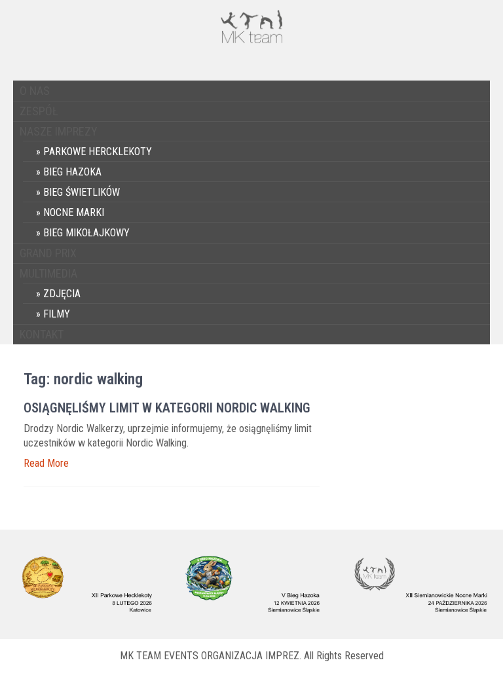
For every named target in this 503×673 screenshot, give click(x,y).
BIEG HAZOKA (72, 172)
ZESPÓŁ (39, 111)
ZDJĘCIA (62, 293)
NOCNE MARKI (73, 212)
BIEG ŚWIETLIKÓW (81, 192)
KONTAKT (42, 334)
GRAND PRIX (48, 253)
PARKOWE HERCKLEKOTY (97, 151)
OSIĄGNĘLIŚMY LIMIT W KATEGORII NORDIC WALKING (167, 408)
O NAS (35, 91)
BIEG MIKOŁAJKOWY (86, 233)
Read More (46, 463)
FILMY (56, 314)
